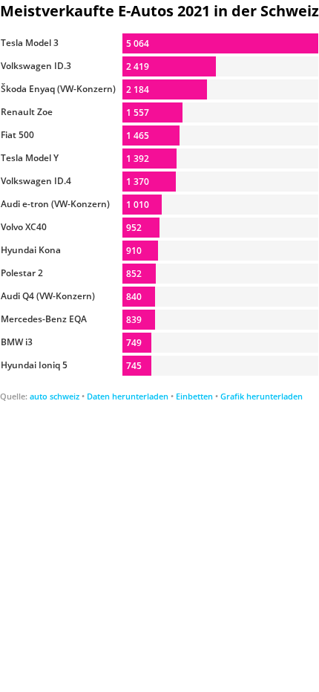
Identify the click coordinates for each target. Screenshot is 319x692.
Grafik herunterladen (261, 396)
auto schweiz (54, 396)
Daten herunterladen (127, 396)
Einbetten (194, 396)
